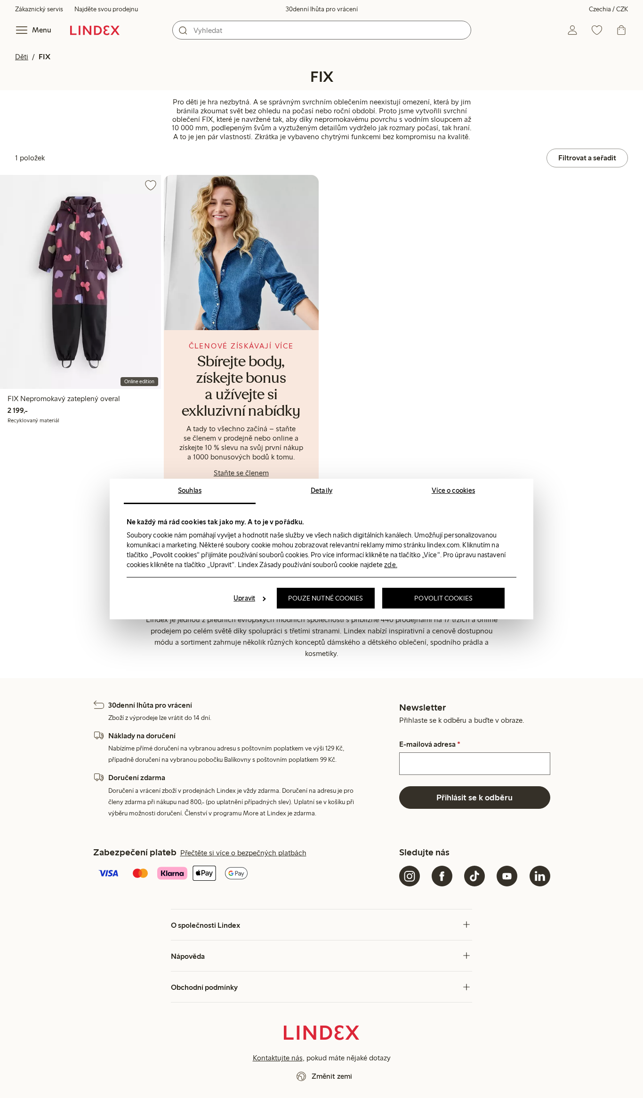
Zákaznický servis (39, 9)
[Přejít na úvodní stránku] (95, 30)
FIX (44, 56)
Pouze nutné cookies (325, 598)
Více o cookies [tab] (453, 490)
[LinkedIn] (540, 876)
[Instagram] (409, 876)
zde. (390, 565)
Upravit (244, 598)
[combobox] (321, 30)
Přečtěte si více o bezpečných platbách (243, 852)
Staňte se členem (241, 472)
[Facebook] (442, 876)
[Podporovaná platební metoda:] (244, 874)
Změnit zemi (332, 1076)
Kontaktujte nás (278, 1057)
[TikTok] (474, 876)
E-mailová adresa (429, 744)
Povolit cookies (443, 598)
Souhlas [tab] (189, 490)
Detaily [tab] (321, 490)
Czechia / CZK (608, 9)
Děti (21, 56)
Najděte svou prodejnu (106, 9)
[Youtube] (507, 876)
